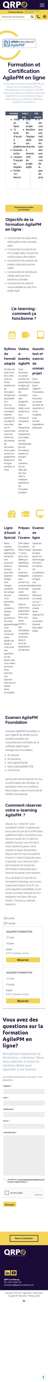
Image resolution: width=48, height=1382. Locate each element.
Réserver (23, 960)
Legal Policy (27, 1293)
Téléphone (8, 1109)
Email (6, 1121)
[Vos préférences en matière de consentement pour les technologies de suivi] (43, 1377)
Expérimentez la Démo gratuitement (24, 208)
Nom (5, 1097)
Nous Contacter (24, 1238)
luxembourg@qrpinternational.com (19, 1285)
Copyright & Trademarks (17, 1296)
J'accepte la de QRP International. (25, 1180)
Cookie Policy (37, 1293)
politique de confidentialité (31, 1179)
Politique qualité (34, 1296)
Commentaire (9, 1132)
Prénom (7, 1086)
